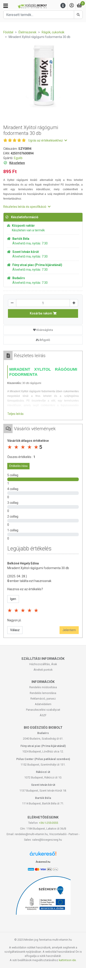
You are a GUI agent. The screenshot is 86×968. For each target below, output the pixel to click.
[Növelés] (74, 303)
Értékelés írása (18, 466)
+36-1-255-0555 (48, 822)
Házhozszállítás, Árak (43, 664)
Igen (13, 599)
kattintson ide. (68, 960)
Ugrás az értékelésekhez (46, 140)
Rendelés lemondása (43, 693)
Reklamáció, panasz (43, 698)
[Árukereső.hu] (43, 855)
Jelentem (69, 630)
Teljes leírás (15, 414)
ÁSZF (43, 715)
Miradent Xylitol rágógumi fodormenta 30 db (38, 568)
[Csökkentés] (12, 303)
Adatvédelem (43, 704)
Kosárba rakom (41, 313)
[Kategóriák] (5, 5)
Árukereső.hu (43, 861)
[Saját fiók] (72, 5)
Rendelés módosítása (43, 687)
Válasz (15, 630)
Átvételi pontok (43, 669)
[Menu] (63, 5)
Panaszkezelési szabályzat (43, 709)
